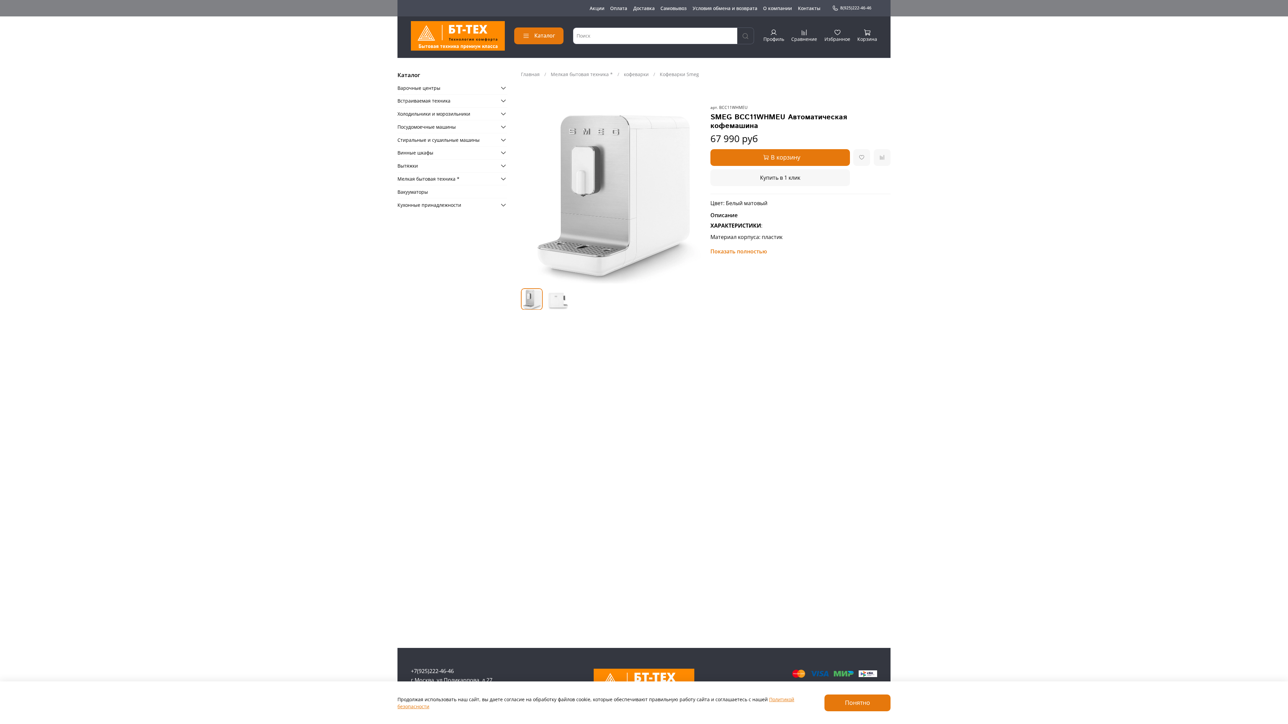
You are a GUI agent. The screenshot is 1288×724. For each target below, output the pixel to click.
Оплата (618, 8)
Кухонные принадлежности (429, 205)
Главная (530, 74)
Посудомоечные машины (426, 127)
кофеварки (636, 74)
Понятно (857, 703)
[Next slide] (692, 193)
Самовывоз (673, 8)
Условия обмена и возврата (725, 8)
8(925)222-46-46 (855, 8)
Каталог (544, 35)
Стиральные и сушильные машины (438, 140)
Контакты (809, 8)
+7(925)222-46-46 (432, 671)
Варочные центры (418, 88)
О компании (777, 8)
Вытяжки (407, 166)
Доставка (644, 8)
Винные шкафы (415, 152)
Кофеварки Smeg (679, 74)
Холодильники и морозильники (433, 114)
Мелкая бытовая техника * (582, 74)
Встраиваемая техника (423, 101)
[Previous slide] (530, 193)
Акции (597, 8)
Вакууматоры (412, 192)
